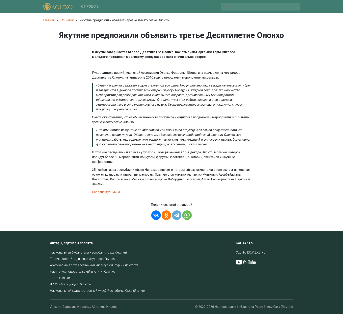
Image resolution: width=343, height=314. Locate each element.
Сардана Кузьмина (106, 192)
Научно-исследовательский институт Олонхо (82, 271)
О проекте (89, 6)
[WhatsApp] (187, 215)
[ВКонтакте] (156, 215)
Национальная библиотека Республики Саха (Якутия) (88, 252)
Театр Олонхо (60, 278)
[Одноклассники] (166, 215)
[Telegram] (176, 215)
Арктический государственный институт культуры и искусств (94, 265)
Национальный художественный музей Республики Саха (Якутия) (97, 291)
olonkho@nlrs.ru (250, 252)
